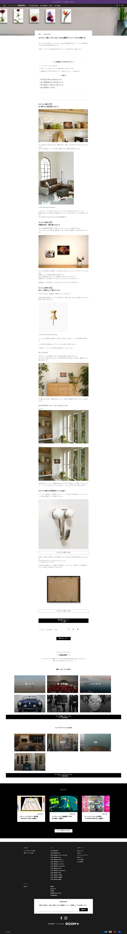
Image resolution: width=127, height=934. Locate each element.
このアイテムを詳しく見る (63, 552)
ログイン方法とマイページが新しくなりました (63, 1)
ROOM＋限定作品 (43, 5)
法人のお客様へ (80, 861)
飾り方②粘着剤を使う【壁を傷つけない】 (52, 82)
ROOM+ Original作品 (44, 297)
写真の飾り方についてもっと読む (63, 620)
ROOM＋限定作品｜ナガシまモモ (57, 863)
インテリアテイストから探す (29, 850)
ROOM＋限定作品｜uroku (55, 857)
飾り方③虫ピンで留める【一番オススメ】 (52, 84)
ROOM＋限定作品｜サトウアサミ (57, 861)
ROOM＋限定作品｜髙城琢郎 (56, 877)
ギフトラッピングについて (82, 855)
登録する (83, 909)
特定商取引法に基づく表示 (55, 893)
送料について (80, 857)
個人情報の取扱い (54, 895)
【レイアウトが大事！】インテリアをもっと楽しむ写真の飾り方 (56, 43)
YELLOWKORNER (54, 850)
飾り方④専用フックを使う (48, 87)
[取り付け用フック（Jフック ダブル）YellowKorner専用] (63, 524)
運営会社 (52, 886)
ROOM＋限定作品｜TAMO (55, 872)
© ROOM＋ (8, 931)
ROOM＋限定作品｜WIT (55, 852)
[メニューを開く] (4, 5)
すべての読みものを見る (63, 830)
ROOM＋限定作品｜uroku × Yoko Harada (58, 855)
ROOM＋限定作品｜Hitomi (55, 868)
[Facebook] (61, 918)
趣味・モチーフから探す (29, 852)
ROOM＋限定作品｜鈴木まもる (56, 859)
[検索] (117, 5)
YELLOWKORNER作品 (33, 5)
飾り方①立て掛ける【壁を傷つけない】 (51, 79)
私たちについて (80, 850)
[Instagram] (65, 918)
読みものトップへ (63, 638)
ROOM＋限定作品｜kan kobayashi (57, 866)
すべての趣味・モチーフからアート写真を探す (63, 716)
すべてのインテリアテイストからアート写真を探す (63, 775)
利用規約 (52, 890)
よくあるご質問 (80, 859)
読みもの (51, 5)
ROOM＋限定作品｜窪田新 (55, 879)
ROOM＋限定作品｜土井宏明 (56, 875)
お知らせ (79, 852)
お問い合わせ (53, 888)
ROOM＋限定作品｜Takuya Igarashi (57, 870)
